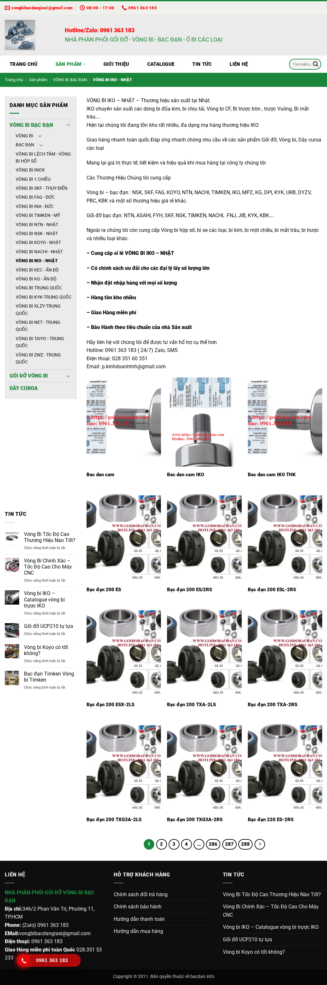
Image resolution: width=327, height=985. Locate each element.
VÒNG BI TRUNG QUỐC (39, 287)
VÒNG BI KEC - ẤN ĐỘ (37, 269)
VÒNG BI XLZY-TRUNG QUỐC (38, 309)
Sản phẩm (68, 64)
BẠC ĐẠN (25, 144)
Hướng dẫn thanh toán (139, 919)
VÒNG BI (24, 135)
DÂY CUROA (24, 388)
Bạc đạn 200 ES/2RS (189, 589)
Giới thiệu (116, 64)
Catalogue (161, 64)
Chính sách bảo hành (138, 907)
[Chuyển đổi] (68, 125)
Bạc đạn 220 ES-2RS (270, 819)
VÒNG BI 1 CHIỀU (33, 179)
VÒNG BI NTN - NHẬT (37, 224)
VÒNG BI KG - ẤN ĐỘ (36, 278)
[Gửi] (315, 64)
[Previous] (14, 454)
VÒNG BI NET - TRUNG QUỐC (38, 326)
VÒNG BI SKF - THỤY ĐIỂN (41, 188)
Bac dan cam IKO (185, 474)
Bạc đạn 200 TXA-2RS (272, 704)
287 (229, 844)
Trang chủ (24, 64)
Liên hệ (239, 64)
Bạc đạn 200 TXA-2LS (191, 704)
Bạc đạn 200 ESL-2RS (272, 589)
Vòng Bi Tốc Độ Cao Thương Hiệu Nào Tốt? (49, 537)
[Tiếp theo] (260, 844)
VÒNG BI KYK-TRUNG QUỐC (44, 297)
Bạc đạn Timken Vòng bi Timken (49, 677)
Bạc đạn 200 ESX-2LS (110, 704)
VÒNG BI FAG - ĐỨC (35, 197)
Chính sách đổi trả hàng (141, 894)
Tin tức (202, 64)
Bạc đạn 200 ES (104, 589)
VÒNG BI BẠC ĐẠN (70, 79)
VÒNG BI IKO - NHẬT (37, 260)
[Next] (67, 454)
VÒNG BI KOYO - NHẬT (38, 242)
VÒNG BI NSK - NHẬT (37, 233)
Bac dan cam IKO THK (272, 474)
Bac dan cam (100, 474)
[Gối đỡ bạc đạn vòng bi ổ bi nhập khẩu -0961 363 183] (30, 35)
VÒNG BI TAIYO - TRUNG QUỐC (40, 342)
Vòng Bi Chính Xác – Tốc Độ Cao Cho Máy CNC (48, 567)
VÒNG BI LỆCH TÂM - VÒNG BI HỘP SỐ (43, 157)
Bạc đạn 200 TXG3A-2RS (195, 819)
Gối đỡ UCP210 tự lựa (48, 626)
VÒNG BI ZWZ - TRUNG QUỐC (38, 358)
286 (213, 844)
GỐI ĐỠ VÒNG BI (29, 376)
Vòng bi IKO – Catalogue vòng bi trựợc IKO (44, 599)
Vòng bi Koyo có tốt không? (46, 650)
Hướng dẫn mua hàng (138, 931)
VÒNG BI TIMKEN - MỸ (38, 215)
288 (245, 844)
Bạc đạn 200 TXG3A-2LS (114, 819)
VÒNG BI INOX (30, 169)
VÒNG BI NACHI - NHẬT (39, 251)
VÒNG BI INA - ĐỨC (35, 206)
